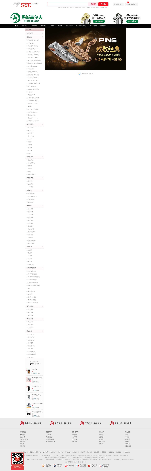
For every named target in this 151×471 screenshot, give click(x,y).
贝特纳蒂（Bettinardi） (34, 83)
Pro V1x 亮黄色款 (33, 282)
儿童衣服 (30, 214)
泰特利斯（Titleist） (33, 57)
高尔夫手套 (93, 26)
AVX (29, 288)
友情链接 (74, 452)
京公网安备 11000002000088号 (31, 455)
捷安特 (93, 7)
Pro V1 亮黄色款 (32, 274)
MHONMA (31, 43)
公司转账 (74, 441)
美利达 (98, 7)
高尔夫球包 (30, 157)
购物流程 (22, 434)
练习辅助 (29, 190)
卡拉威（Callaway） (34, 54)
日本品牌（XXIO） (33, 46)
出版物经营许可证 (77, 457)
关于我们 (23, 452)
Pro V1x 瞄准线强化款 (34, 285)
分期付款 (74, 439)
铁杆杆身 (30, 343)
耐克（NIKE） (32, 95)
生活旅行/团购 (24, 439)
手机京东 (67, 452)
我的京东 (118, 4)
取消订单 (101, 443)
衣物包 (30, 166)
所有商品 (30, 33)
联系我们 (31, 452)
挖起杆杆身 (31, 346)
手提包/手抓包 (32, 174)
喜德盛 (88, 7)
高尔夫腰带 (31, 243)
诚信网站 (70, 465)
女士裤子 (30, 220)
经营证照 (67, 459)
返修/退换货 (102, 441)
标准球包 (30, 160)
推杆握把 (30, 357)
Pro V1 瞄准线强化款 (34, 277)
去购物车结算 (131, 4)
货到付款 (74, 434)
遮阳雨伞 (30, 237)
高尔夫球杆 (30, 124)
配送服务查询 (50, 439)
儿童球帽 (30, 315)
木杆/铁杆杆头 (32, 351)
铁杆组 (30, 147)
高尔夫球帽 (30, 306)
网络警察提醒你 (58, 465)
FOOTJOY (31, 69)
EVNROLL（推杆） (33, 100)
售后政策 (101, 434)
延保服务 (127, 439)
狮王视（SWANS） (33, 109)
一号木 (30, 139)
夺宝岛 (127, 434)
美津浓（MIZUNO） (33, 80)
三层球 (30, 253)
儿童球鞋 (30, 187)
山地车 (72, 7)
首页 (16, 26)
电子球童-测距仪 (81, 26)
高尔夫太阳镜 (32, 240)
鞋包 (29, 171)
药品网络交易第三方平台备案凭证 (102, 455)
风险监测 (96, 452)
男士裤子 (30, 217)
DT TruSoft (31, 264)
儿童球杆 (52, 26)
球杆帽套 (30, 235)
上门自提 (48, 434)
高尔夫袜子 (31, 229)
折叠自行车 (78, 7)
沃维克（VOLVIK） (33, 103)
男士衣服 (30, 211)
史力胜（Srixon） (33, 66)
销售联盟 (82, 452)
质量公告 (104, 452)
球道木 (30, 142)
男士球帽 (30, 309)
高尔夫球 (103, 26)
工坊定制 (29, 331)
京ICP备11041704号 (47, 455)
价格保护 (101, 437)
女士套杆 (43, 26)
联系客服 (22, 446)
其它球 (30, 261)
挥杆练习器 (31, 193)
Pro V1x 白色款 (32, 280)
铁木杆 (30, 144)
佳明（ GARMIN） (33, 72)
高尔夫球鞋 (69, 26)
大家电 (22, 443)
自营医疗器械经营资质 (84, 455)
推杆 (29, 153)
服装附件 (29, 205)
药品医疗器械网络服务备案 (68, 455)
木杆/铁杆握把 (32, 354)
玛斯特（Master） (33, 112)
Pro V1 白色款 (32, 271)
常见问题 (22, 441)
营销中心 (60, 452)
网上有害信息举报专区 (81, 465)
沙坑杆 (30, 150)
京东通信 (127, 443)
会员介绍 (22, 437)
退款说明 (101, 439)
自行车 (60, 7)
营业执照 (116, 459)
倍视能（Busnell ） (33, 77)
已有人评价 (36, 373)
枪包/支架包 (31, 163)
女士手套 (30, 325)
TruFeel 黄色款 (32, 300)
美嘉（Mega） (32, 115)
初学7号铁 (31, 136)
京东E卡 (127, 441)
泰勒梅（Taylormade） (34, 49)
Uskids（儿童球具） (33, 89)
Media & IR (126, 452)
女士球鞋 (30, 184)
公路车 (84, 7)
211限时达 (49, 437)
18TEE (30, 106)
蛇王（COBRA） (32, 86)
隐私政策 (111, 452)
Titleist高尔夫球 (31, 268)
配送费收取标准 (50, 441)
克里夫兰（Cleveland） (34, 60)
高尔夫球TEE (31, 232)
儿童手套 (30, 327)
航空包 (60, 26)
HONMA (30, 92)
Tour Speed (31, 291)
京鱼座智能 (128, 446)
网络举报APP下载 (93, 465)
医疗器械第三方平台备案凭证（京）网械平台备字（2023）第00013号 (92, 459)
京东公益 (118, 452)
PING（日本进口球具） (34, 52)
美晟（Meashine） (33, 118)
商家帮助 (53, 452)
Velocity (30, 294)
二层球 (30, 250)
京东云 (84, 462)
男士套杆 (34, 26)
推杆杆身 (30, 348)
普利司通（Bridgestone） (35, 63)
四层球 (30, 256)
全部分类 (24, 26)
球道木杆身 (31, 337)
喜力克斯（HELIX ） (33, 75)
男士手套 (30, 322)
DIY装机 (127, 437)
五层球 (30, 258)
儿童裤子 (30, 223)
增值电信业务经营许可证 (129, 459)
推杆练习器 (31, 199)
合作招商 (45, 452)
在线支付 (74, 437)
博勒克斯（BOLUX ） (34, 40)
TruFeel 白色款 (32, 297)
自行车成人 (66, 7)
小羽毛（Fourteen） (33, 121)
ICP (57, 455)
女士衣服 (30, 209)
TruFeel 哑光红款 (33, 303)
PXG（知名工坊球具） (34, 98)
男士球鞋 (30, 181)
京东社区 (89, 452)
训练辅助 (30, 202)
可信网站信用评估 (46, 465)
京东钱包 (76, 462)
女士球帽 (30, 312)
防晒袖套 (30, 226)
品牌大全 (29, 37)
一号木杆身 (31, 334)
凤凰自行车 (104, 7)
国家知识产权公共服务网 (104, 465)
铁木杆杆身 (31, 340)
